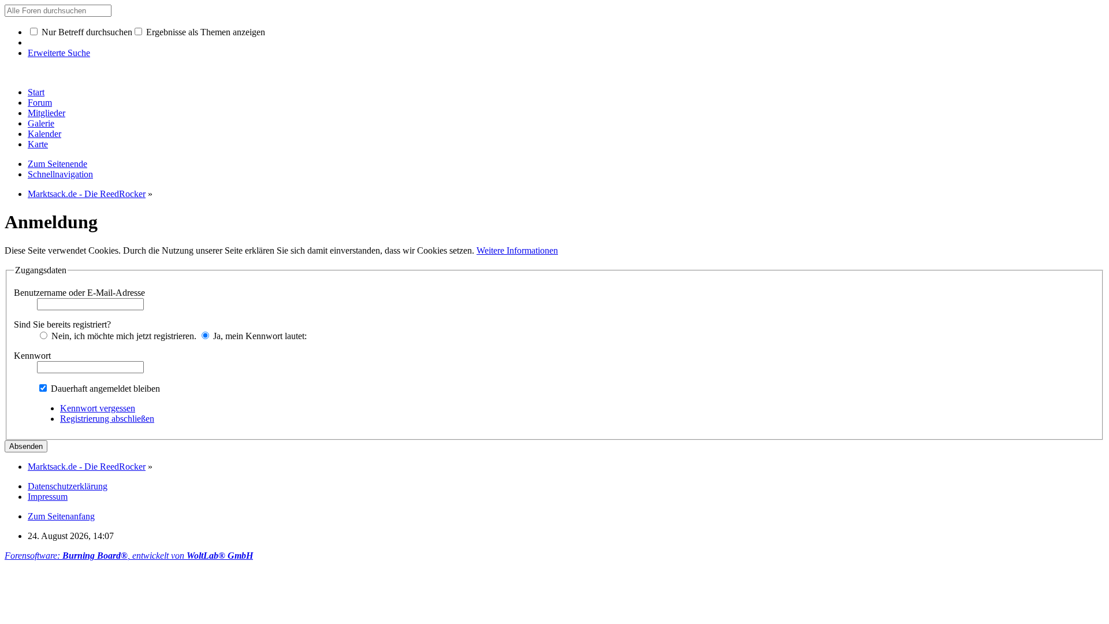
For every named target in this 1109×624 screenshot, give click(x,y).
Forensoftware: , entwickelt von (129, 555)
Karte (38, 144)
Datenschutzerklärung (67, 486)
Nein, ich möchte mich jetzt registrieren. (122, 336)
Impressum (48, 497)
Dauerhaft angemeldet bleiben (104, 388)
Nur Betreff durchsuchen (85, 32)
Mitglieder (46, 113)
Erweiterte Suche (59, 53)
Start (36, 92)
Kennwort (32, 356)
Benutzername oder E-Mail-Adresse (79, 293)
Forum (40, 102)
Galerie (41, 123)
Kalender (44, 134)
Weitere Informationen (517, 250)
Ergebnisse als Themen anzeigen (204, 32)
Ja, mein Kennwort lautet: (259, 336)
